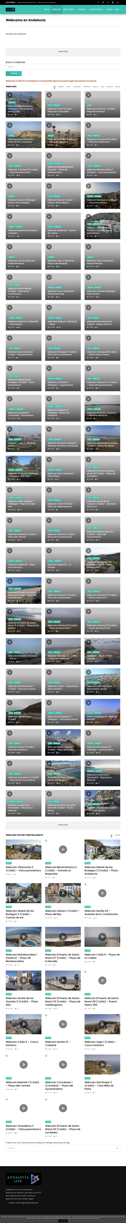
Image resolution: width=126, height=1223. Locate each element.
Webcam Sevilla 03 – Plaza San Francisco (21, 566)
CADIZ (50, 105)
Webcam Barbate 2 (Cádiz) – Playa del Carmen (23, 535)
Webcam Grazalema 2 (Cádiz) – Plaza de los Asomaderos (23, 779)
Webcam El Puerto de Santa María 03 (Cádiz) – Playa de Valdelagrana (62, 1001)
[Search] (117, 2)
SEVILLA (50, 227)
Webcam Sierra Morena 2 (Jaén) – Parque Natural (99, 323)
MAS (117, 9)
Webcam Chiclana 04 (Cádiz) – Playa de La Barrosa (63, 657)
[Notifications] (112, 2)
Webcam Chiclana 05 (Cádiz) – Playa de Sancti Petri (23, 171)
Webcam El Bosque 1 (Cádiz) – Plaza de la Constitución (63, 353)
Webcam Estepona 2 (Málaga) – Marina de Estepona (59, 413)
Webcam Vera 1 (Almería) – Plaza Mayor (61, 475)
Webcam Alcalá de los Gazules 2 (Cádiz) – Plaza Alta (22, 1001)
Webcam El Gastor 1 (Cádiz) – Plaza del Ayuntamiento (62, 596)
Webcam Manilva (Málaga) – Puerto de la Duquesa (23, 201)
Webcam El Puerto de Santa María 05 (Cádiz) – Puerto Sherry (61, 808)
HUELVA (50, 163)
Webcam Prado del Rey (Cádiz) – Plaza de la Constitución (19, 291)
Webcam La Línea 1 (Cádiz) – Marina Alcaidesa (62, 779)
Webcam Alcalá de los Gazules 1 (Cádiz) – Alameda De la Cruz (101, 504)
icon (9, 95)
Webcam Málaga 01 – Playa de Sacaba (102, 718)
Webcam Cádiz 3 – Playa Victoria (99, 657)
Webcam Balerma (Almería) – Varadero (23, 232)
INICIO (47, 9)
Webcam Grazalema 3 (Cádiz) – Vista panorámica (23, 1127)
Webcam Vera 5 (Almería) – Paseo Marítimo (22, 262)
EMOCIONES (68, 9)
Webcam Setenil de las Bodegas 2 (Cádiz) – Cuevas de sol (20, 914)
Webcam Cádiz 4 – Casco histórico (22, 1043)
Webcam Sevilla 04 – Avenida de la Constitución (101, 912)
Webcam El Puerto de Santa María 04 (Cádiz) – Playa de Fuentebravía (22, 595)
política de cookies (65, 1218)
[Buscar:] (63, 67)
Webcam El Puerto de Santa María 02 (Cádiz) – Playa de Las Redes (62, 1129)
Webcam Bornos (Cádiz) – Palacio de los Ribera (61, 201)
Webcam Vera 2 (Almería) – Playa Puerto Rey (62, 292)
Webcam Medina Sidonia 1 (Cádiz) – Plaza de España (61, 748)
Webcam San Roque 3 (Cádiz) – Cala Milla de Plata (99, 1086)
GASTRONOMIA (95, 9)
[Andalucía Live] (10, 9)
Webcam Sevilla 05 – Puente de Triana (62, 232)
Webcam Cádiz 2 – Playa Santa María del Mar (99, 687)
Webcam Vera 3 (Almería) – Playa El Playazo (101, 262)
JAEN (89, 318)
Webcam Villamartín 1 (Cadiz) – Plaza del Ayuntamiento (102, 383)
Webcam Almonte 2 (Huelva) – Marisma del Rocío (101, 414)
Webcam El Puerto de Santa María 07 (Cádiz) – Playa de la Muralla (62, 958)
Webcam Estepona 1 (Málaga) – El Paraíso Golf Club (23, 475)
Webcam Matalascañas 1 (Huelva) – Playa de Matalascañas (21, 958)
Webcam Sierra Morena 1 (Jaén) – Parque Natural (20, 353)
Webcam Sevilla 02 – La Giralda (59, 566)
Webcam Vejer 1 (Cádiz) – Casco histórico (101, 1043)
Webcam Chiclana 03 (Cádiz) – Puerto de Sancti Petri (102, 627)
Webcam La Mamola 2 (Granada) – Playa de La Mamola (99, 777)
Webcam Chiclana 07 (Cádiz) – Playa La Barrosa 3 (102, 596)
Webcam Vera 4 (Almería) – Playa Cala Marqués (62, 262)
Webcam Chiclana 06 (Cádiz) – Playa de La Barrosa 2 (102, 140)
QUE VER (81, 9)
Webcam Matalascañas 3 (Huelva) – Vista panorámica (101, 171)
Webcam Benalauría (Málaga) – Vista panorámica (102, 201)
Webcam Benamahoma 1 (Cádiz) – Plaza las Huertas (21, 687)
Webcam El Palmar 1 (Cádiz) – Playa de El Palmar (102, 110)
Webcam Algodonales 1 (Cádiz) (20, 718)
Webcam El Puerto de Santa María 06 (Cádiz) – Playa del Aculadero (101, 473)
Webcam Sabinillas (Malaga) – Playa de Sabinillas (62, 140)
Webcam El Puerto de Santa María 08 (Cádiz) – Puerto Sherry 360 (102, 1001)
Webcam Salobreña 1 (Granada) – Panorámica (21, 414)
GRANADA (12, 102)
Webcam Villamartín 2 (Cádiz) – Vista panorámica (23, 868)
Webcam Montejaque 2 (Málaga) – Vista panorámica (63, 718)
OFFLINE (8, 863)
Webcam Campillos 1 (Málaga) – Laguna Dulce (60, 383)
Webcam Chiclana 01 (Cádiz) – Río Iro (22, 657)
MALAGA (51, 136)
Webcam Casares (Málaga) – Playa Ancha (102, 292)
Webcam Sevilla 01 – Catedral (58, 1043)
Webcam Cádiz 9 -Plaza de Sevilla (21, 444)
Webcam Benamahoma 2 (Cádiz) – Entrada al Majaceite (61, 870)
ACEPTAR (63, 1221)
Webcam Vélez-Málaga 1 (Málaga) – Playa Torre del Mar (21, 504)
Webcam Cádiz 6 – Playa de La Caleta (102, 956)
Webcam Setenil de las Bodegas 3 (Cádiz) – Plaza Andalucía (101, 870)
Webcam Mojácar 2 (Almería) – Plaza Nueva (23, 323)
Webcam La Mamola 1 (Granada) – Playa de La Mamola (20, 808)
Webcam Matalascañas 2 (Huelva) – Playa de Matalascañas (60, 170)
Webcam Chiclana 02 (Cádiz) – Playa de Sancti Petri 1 (62, 627)
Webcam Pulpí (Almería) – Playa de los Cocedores (37, 2)
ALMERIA (11, 136)
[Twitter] (103, 2)
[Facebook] (98, 2)
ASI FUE (109, 9)
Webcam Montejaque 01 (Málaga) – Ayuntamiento (100, 748)
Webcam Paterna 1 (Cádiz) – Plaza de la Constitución (62, 535)
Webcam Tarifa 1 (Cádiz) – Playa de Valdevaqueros (61, 505)
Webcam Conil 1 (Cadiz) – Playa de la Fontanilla (61, 110)
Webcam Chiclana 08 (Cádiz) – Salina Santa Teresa (102, 353)
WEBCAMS (56, 9)
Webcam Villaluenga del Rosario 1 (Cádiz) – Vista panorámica (99, 565)
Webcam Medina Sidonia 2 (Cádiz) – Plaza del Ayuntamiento (100, 534)
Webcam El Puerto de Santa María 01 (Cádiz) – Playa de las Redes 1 (23, 625)
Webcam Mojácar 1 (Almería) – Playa (62, 323)
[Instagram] (107, 2)
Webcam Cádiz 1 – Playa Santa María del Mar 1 (63, 687)
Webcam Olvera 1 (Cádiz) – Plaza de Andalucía (22, 748)
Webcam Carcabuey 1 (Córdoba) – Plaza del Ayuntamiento (59, 1086)
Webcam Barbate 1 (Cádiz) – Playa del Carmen (22, 1084)
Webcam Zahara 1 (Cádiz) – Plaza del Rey (62, 912)
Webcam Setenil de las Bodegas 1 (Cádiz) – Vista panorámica (21, 382)
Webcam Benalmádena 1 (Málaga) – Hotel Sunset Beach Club (20, 109)
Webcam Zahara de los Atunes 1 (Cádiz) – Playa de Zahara (102, 444)
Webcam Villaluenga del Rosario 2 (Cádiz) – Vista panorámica (99, 230)
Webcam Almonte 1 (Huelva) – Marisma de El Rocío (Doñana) (63, 444)
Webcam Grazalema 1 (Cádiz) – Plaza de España (102, 809)
